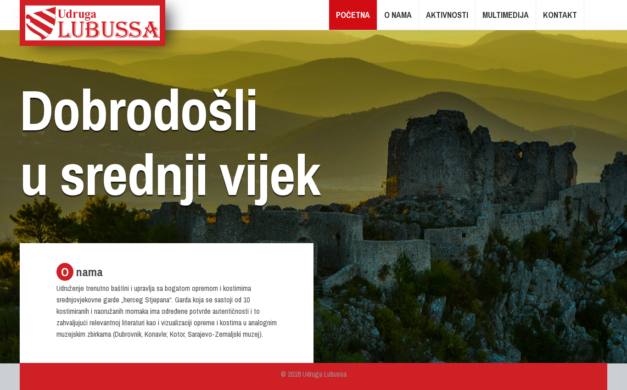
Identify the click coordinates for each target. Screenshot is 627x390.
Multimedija (505, 15)
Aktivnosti (447, 15)
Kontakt (560, 15)
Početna (353, 15)
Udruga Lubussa (92, 23)
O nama (398, 15)
